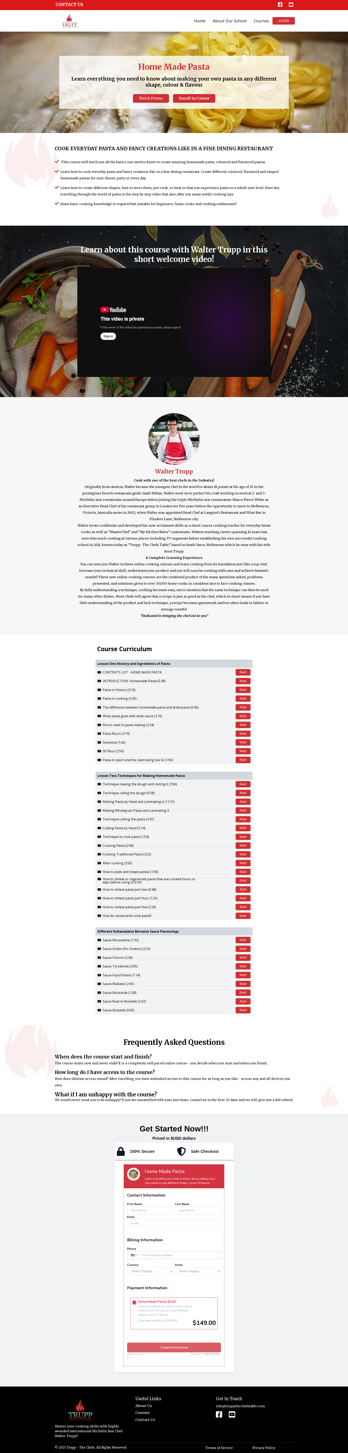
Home (199, 20)
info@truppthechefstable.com (240, 1406)
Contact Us (145, 1420)
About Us (143, 1406)
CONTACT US (69, 4)
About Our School (229, 20)
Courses (261, 20)
